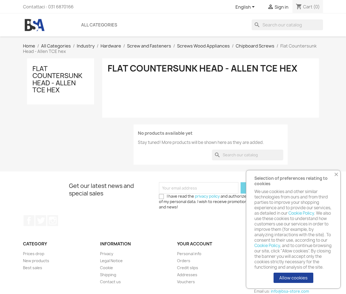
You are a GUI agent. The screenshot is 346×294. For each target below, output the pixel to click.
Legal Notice (111, 260)
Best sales (32, 267)
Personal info (189, 253)
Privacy (106, 253)
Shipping (108, 274)
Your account (194, 244)
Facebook (29, 220)
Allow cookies (293, 278)
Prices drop (33, 253)
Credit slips (187, 267)
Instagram (52, 220)
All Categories (99, 25)
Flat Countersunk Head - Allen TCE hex (57, 79)
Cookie (106, 267)
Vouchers (186, 281)
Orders (183, 260)
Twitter (40, 220)
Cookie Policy (301, 213)
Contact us (110, 281)
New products (36, 260)
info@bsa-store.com (290, 291)
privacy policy (207, 196)
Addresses (187, 274)
